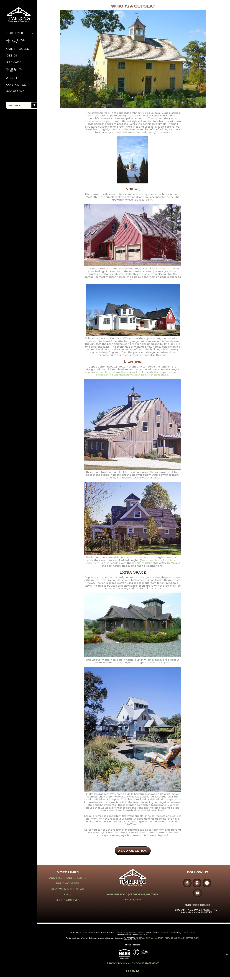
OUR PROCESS (17, 49)
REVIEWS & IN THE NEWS (67, 889)
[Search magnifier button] (34, 105)
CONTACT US (16, 85)
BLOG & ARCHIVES (67, 900)
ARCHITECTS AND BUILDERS (67, 877)
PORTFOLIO (15, 33)
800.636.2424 (16, 91)
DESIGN (12, 55)
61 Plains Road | (118, 894)
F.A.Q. (68, 894)
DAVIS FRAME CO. (134, 940)
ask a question (132, 851)
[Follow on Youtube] (197, 892)
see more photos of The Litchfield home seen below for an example (138, 373)
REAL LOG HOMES (146, 938)
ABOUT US (14, 78)
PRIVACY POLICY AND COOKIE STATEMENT (133, 963)
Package (13, 62)
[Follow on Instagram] (206, 882)
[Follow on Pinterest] (197, 882)
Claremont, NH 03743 (143, 894)
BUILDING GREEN (67, 883)
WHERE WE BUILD (15, 70)
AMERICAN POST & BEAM (165, 938)
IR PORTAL (132, 971)
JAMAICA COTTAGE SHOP (188, 938)
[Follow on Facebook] (187, 882)
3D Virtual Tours (15, 41)
